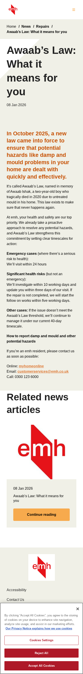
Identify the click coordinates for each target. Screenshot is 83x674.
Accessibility (16, 590)
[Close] (78, 609)
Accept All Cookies (41, 665)
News (26, 26)
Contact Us (15, 600)
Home (11, 26)
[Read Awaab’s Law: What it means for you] (41, 452)
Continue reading (41, 514)
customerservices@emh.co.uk (43, 371)
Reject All (41, 653)
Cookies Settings (41, 640)
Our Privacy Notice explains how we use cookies (39, 628)
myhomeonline (31, 366)
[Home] (13, 9)
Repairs (42, 26)
